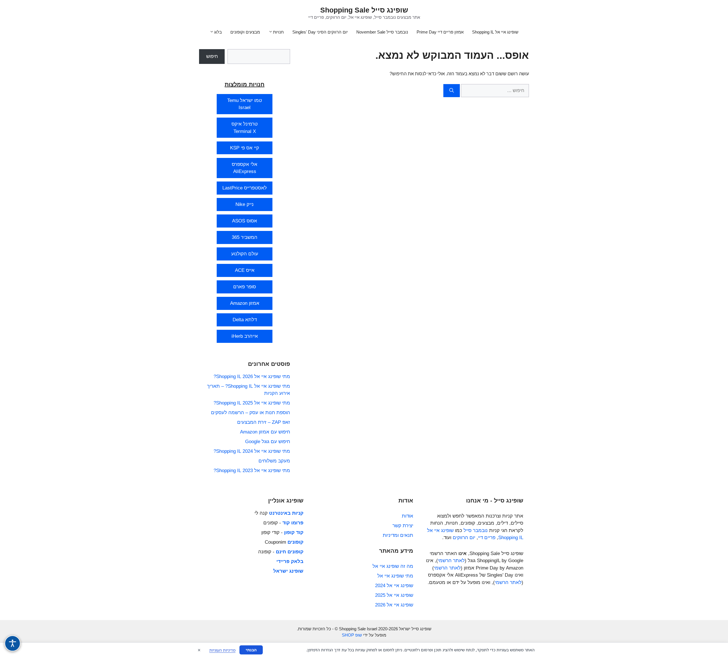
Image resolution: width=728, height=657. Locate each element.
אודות (407, 516)
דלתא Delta (245, 319)
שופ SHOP (352, 635)
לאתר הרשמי (451, 560)
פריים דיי (486, 537)
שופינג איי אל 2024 (394, 585)
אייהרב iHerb (244, 336)
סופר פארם (244, 286)
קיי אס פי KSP (244, 148)
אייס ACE (245, 270)
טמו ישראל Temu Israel (244, 104)
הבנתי (251, 649)
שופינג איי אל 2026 (394, 605)
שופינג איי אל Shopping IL (495, 32)
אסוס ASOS (244, 221)
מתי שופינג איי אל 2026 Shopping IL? (252, 376)
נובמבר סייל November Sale (382, 32)
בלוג (218, 32)
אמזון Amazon (244, 303)
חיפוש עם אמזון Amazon (265, 432)
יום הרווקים (464, 537)
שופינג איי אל (440, 530)
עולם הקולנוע (244, 253)
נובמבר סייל (476, 530)
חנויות (278, 32)
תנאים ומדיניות (398, 535)
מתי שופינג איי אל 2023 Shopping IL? (252, 470)
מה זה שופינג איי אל (393, 566)
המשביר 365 (244, 237)
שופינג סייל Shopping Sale (364, 10)
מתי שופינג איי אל (395, 576)
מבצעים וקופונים (245, 32)
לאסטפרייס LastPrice (244, 188)
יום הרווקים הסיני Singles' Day (320, 32)
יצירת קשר (402, 525)
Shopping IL (510, 537)
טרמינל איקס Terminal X (244, 127)
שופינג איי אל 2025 (394, 595)
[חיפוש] (451, 90)
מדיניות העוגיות (222, 650)
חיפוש (212, 56)
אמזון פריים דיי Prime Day (440, 32)
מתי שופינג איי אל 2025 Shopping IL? (252, 403)
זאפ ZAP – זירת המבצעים (263, 422)
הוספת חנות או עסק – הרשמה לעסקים (250, 412)
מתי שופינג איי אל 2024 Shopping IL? (252, 451)
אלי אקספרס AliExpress (244, 168)
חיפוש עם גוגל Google (267, 441)
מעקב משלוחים (274, 461)
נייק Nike (244, 204)
